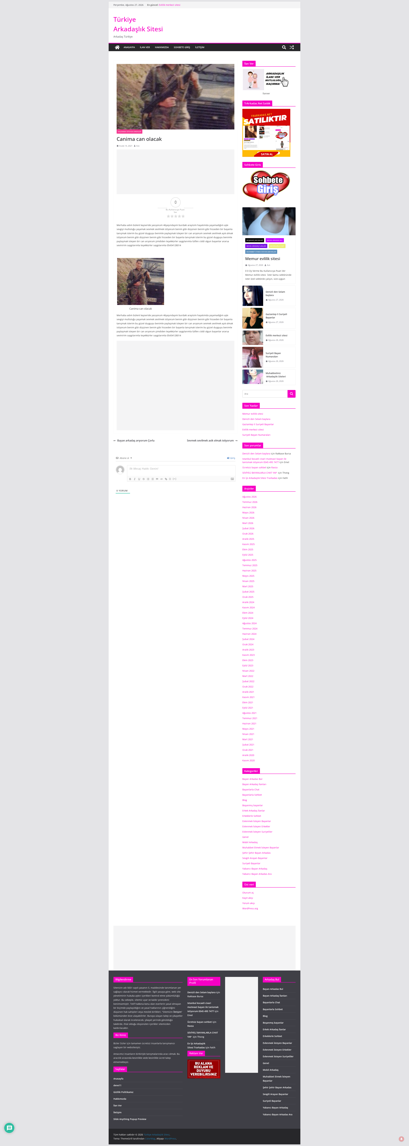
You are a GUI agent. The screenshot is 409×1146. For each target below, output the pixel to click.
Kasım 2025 (248, 544)
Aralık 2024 (248, 602)
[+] (174, 479)
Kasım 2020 (248, 760)
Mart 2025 (247, 586)
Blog (244, 800)
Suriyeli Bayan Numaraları (273, 355)
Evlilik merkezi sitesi (277, 335)
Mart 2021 (247, 739)
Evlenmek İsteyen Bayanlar (256, 821)
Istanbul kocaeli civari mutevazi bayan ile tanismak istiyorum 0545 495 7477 (203, 1007)
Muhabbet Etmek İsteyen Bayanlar (261, 252)
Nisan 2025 (248, 581)
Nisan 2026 (248, 517)
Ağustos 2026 (249, 496)
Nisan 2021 (248, 734)
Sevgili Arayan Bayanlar (254, 858)
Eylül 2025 (247, 554)
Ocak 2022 (247, 686)
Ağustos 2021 (249, 712)
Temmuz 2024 (249, 628)
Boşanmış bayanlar (255, 240)
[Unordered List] (152, 479)
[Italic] (134, 479)
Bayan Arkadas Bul (275, 240)
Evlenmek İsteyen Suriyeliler (257, 831)
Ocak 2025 (247, 596)
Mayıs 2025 (248, 575)
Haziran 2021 (249, 723)
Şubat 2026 (248, 528)
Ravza (274, 467)
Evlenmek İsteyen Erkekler (129, 131)
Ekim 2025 (247, 549)
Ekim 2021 (247, 702)
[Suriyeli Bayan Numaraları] (252, 357)
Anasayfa (129, 47)
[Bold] (130, 479)
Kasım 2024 (248, 607)
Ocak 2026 (247, 533)
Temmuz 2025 (249, 565)
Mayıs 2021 (248, 728)
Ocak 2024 (247, 644)
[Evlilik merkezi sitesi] (252, 338)
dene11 (117, 1085)
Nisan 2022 (248, 670)
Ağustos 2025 (249, 559)
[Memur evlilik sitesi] (269, 221)
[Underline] (139, 479)
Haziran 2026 (249, 507)
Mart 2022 (247, 676)
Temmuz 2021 (249, 718)
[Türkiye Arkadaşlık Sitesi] (117, 47)
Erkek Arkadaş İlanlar (253, 810)
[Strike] (143, 479)
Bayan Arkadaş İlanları (256, 246)
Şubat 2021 (248, 744)
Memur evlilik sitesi (263, 258)
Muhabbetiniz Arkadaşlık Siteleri (276, 375)
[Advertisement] (175, 171)
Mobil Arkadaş (250, 842)
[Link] (166, 479)
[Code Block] (161, 479)
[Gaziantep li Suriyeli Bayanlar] (252, 318)
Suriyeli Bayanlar (251, 863)
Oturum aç (248, 892)
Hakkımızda (162, 47)
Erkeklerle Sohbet (251, 815)
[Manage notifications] (401, 1139)
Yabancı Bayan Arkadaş (254, 868)
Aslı (137, 145)
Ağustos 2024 (249, 623)
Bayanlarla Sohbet (252, 794)
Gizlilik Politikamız (123, 1092)
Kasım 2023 (248, 654)
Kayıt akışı (247, 897)
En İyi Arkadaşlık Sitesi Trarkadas (260, 477)
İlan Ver (145, 47)
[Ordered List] (148, 479)
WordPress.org (250, 908)
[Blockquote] (157, 479)
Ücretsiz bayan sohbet (254, 467)
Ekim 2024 (247, 612)
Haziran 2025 (249, 570)
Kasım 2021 (248, 697)
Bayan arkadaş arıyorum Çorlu (135, 440)
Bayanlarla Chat (277, 246)
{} (170, 479)
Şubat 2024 (248, 639)
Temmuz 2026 (249, 501)
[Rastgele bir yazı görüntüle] (292, 47)
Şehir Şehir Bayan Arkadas (256, 852)
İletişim (199, 47)
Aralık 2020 (248, 755)
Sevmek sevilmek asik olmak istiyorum (210, 440)
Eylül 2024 (247, 618)
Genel (245, 836)
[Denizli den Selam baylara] (252, 296)
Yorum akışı (248, 903)
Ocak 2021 (247, 749)
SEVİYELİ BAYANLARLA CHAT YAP (259, 472)
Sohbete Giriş (182, 47)
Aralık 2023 (248, 649)
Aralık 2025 (248, 538)
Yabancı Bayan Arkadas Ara (257, 873)
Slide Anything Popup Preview (129, 1119)
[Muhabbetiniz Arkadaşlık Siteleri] (252, 377)
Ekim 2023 (247, 660)
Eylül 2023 (247, 665)
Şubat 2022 (248, 681)
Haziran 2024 (249, 633)
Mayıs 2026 (248, 512)
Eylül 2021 (247, 707)
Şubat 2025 (248, 591)
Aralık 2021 (248, 691)
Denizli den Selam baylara (275, 293)
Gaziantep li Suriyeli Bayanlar (174, 4)
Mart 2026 (247, 523)
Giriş (232, 458)
